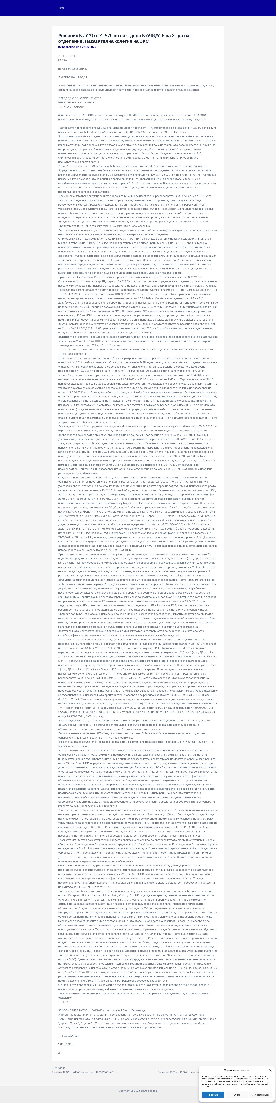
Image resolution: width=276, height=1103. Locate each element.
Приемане (213, 1094)
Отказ (237, 1094)
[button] (270, 1070)
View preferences (260, 1094)
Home (60, 7)
